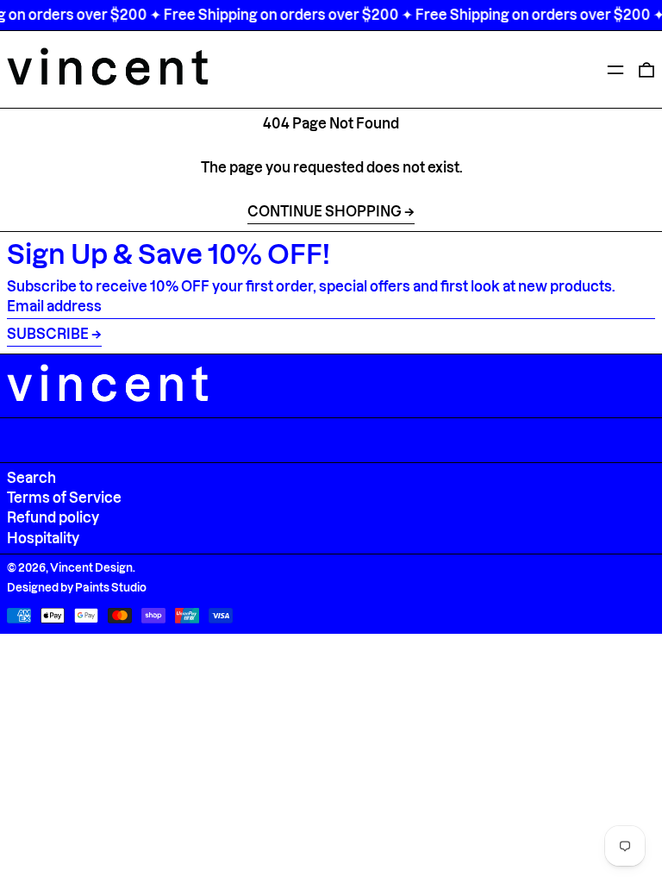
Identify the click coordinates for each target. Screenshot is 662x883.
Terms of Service (64, 497)
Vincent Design (91, 567)
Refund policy (53, 517)
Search (31, 477)
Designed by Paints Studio (77, 587)
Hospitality (43, 538)
